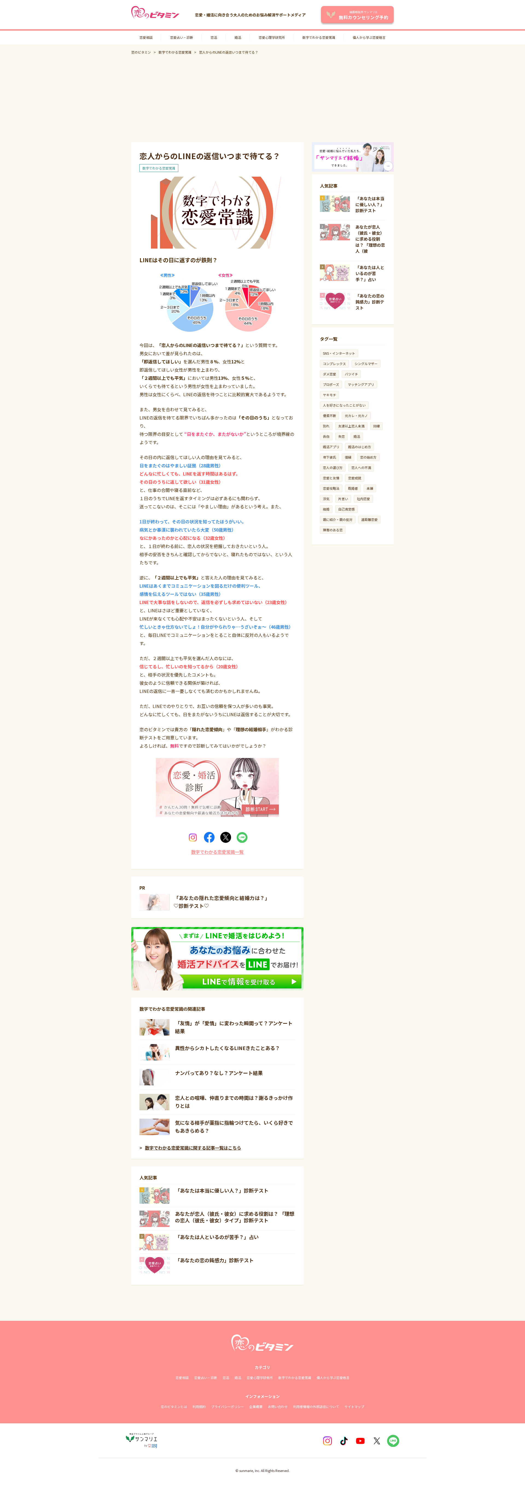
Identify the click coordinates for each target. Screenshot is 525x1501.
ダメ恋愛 (329, 374)
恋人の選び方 (333, 467)
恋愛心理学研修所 (260, 1377)
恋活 (214, 37)
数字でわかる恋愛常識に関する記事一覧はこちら (193, 1148)
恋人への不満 (361, 467)
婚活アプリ (331, 446)
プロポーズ (331, 384)
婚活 (238, 37)
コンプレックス (334, 363)
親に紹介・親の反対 (337, 519)
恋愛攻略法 (331, 488)
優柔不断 (329, 415)
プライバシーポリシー (227, 1406)
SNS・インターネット (339, 353)
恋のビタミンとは (174, 1406)
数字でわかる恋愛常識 (318, 37)
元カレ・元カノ (356, 415)
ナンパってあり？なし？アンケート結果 (219, 1072)
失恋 (341, 436)
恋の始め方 (368, 457)
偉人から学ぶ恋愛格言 (369, 37)
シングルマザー (366, 363)
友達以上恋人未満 (351, 426)
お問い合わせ (278, 1406)
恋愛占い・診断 (181, 37)
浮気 (326, 498)
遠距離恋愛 (369, 519)
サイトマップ (354, 1406)
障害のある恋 (333, 529)
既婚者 (353, 488)
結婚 (326, 509)
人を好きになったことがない (344, 405)
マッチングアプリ (361, 384)
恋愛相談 (146, 37)
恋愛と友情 (331, 478)
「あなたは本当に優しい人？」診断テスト (222, 1190)
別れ (326, 426)
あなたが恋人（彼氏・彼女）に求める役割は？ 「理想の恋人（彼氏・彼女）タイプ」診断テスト (234, 1217)
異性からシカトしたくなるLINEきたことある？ (227, 1047)
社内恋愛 (363, 498)
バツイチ (351, 374)
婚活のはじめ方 (359, 446)
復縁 (348, 457)
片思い (343, 498)
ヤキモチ (329, 394)
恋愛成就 (354, 478)
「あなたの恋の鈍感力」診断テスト (214, 1260)
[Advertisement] (262, 98)
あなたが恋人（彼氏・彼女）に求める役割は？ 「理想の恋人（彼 (370, 239)
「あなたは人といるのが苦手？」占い (217, 1236)
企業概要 (255, 1406)
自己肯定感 (346, 509)
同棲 (376, 426)
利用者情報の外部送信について (316, 1406)
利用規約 (199, 1406)
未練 (370, 488)
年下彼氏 (329, 457)
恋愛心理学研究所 (272, 37)
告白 (326, 436)
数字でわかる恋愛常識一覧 (217, 852)
